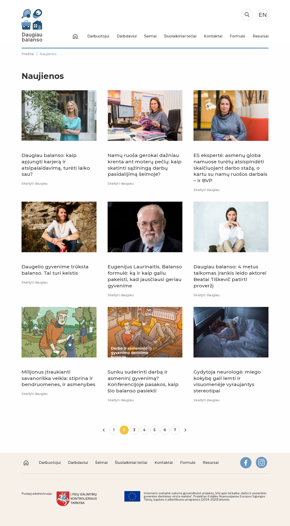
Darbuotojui (98, 36)
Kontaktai (213, 36)
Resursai (260, 36)
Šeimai (150, 36)
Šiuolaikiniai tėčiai (180, 36)
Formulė (237, 36)
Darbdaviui (127, 36)
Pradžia (28, 54)
